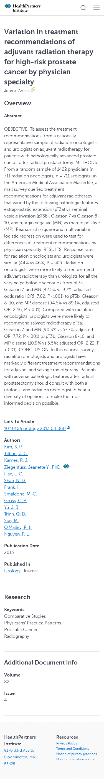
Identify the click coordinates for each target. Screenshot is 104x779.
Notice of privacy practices (76, 754)
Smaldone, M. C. (20, 494)
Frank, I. (11, 487)
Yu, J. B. (11, 507)
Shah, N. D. (15, 480)
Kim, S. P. (13, 447)
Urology (12, 570)
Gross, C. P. (15, 500)
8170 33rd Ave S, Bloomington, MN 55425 (20, 757)
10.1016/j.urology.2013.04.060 (35, 428)
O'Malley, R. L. (18, 527)
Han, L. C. (13, 474)
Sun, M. (11, 520)
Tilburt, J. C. (16, 453)
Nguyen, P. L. (17, 534)
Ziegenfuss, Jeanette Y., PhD (33, 467)
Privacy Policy (66, 743)
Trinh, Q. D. (15, 514)
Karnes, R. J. (16, 460)
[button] (83, 7)
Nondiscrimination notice (75, 759)
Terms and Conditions (72, 749)
